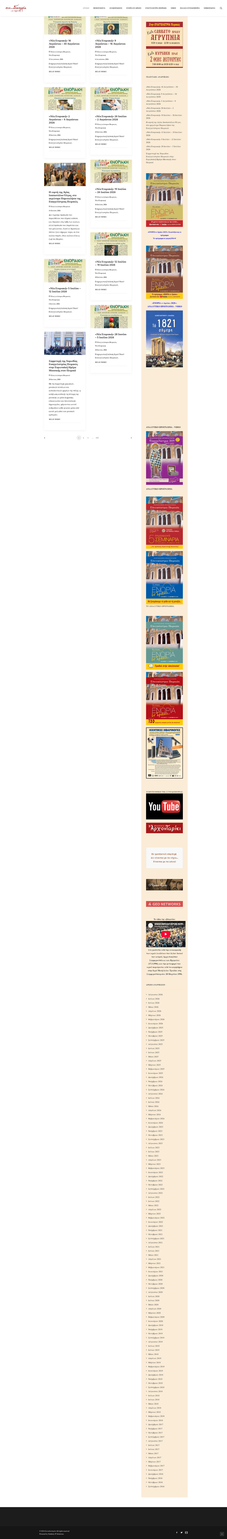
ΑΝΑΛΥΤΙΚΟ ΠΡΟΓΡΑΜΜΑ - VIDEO (165, 306)
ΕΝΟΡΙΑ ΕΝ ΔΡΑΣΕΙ (133, 8)
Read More (54, 71)
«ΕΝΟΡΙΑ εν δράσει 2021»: (158, 232)
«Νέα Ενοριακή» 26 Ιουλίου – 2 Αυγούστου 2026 (111, 118)
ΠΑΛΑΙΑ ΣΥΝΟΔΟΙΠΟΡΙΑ (190, 8)
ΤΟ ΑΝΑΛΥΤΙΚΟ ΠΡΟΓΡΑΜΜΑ (160, 606)
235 (97, 438)
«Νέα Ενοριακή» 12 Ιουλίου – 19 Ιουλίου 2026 (110, 263)
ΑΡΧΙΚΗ (86, 8)
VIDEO (173, 8)
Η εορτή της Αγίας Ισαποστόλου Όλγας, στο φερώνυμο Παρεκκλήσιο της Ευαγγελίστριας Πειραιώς (65, 197)
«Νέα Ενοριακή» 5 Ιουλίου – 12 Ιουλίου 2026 (65, 290)
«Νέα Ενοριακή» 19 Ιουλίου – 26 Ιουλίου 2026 (110, 190)
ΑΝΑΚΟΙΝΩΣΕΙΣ (115, 8)
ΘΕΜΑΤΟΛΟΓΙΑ (99, 8)
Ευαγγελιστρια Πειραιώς (156, 8)
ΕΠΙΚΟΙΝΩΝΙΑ (209, 8)
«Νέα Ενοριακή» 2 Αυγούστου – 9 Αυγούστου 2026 (63, 119)
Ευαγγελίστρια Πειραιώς (60, 52)
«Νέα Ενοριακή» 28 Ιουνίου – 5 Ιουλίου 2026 (110, 336)
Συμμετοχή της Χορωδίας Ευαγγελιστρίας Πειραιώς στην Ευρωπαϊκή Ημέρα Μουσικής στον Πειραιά (63, 366)
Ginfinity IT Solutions (56, 1534)
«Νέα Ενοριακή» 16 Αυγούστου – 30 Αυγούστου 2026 (64, 44)
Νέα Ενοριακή (54, 55)
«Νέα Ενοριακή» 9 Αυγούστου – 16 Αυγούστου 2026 (110, 44)
